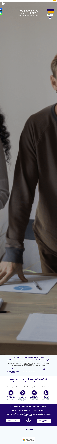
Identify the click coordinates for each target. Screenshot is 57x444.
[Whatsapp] (1, 14)
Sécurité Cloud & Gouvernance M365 (22, 397)
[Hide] (0, 15)
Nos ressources (51, 10)
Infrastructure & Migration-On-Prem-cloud (11, 397)
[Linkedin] (1, 12)
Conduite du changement (46, 397)
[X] (1, 10)
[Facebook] (1, 9)
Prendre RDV (52, 12)
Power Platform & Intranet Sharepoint (34, 397)
